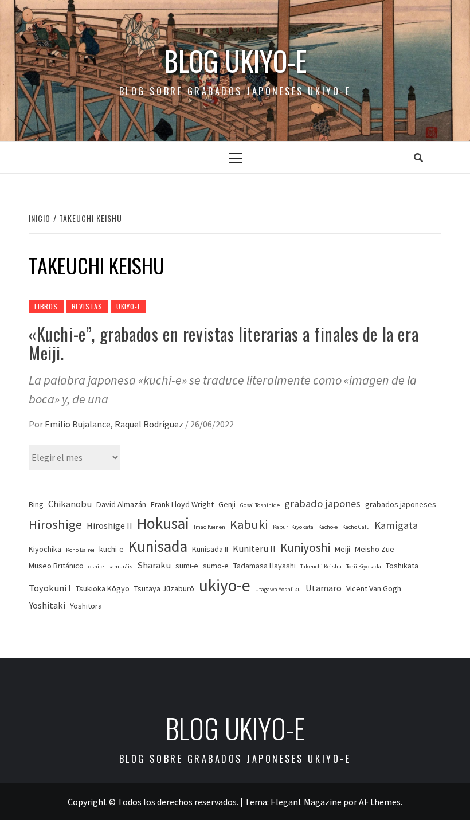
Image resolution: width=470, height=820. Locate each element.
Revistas (87, 306)
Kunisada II (210, 549)
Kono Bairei (80, 550)
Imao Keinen (209, 527)
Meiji (342, 549)
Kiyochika (45, 549)
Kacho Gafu (356, 527)
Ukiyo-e (128, 306)
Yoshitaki (47, 605)
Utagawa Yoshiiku (278, 589)
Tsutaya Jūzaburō (164, 588)
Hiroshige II (109, 526)
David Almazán (121, 504)
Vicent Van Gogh (373, 588)
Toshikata (402, 565)
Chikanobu (70, 504)
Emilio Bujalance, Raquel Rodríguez (115, 424)
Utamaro (324, 588)
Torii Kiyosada (363, 566)
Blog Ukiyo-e (235, 61)
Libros (46, 306)
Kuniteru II (254, 549)
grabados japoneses (400, 504)
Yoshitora (86, 606)
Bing (36, 504)
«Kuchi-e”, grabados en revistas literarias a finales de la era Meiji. (223, 343)
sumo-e (216, 565)
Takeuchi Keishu (321, 566)
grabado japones (322, 503)
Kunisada (157, 546)
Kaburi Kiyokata (293, 527)
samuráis (120, 566)
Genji (227, 504)
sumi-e (186, 565)
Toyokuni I (50, 588)
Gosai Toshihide (260, 505)
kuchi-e (111, 549)
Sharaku (154, 565)
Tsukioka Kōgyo (103, 588)
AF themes (380, 801)
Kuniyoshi (305, 547)
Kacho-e (328, 527)
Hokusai (163, 523)
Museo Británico (56, 565)
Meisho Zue (374, 549)
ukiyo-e (224, 585)
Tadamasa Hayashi (264, 565)
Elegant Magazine (306, 801)
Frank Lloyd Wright (182, 504)
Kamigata (396, 525)
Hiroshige (55, 524)
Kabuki (249, 524)
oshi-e (96, 566)
